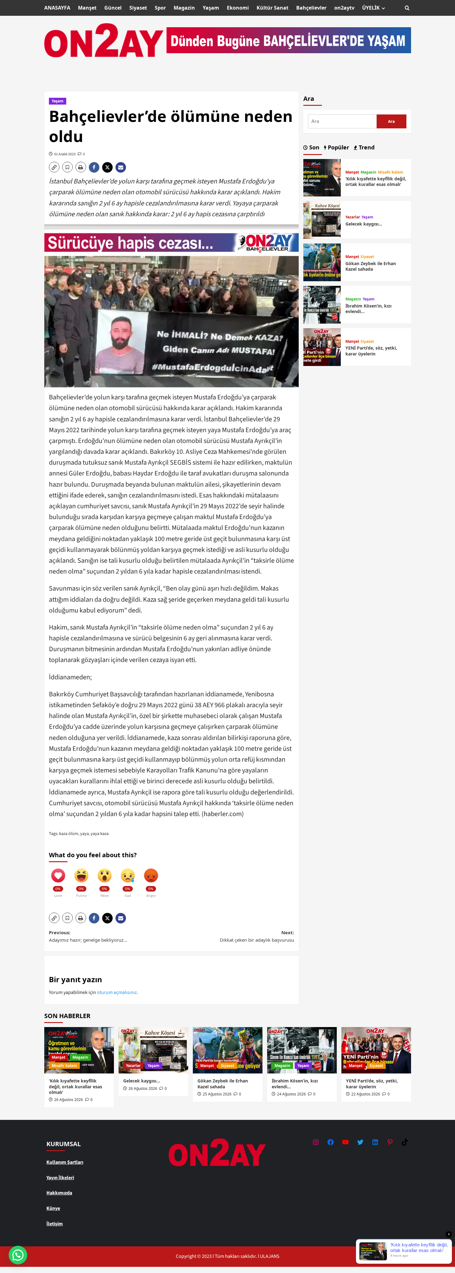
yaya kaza (100, 834)
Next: (257, 936)
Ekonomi (238, 7)
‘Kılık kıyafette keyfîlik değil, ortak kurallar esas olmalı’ (375, 181)
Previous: (88, 936)
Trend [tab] (366, 147)
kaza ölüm (68, 834)
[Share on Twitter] (108, 167)
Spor (160, 7)
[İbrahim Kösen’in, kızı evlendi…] (322, 304)
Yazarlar (352, 217)
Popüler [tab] (337, 147)
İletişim (54, 1223)
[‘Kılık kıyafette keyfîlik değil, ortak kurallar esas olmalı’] (322, 177)
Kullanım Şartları (64, 1162)
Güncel (113, 7)
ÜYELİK (371, 7)
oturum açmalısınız (117, 992)
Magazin (184, 7)
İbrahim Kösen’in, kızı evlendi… (368, 308)
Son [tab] (313, 147)
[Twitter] (360, 1142)
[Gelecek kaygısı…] (322, 219)
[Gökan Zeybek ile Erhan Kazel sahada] (322, 262)
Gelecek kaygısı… (363, 224)
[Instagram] (315, 1142)
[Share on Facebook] (95, 167)
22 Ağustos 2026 (365, 1094)
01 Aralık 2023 (65, 154)
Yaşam (211, 7)
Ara (308, 98)
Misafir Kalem (390, 172)
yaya (84, 834)
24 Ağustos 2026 (291, 1094)
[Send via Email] (121, 167)
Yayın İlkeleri (60, 1177)
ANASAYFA (57, 7)
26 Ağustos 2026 (68, 1099)
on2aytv (344, 7)
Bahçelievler (311, 7)
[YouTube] (345, 1142)
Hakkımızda (59, 1192)
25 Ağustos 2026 (217, 1094)
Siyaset (138, 7)
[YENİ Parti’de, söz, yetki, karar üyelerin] (322, 346)
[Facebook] (330, 1142)
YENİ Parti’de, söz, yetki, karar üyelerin (371, 350)
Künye (53, 1208)
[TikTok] (405, 1142)
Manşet (87, 7)
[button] (407, 7)
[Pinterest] (390, 1142)
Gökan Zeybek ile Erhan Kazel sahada (370, 266)
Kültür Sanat (272, 7)
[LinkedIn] (375, 1142)
